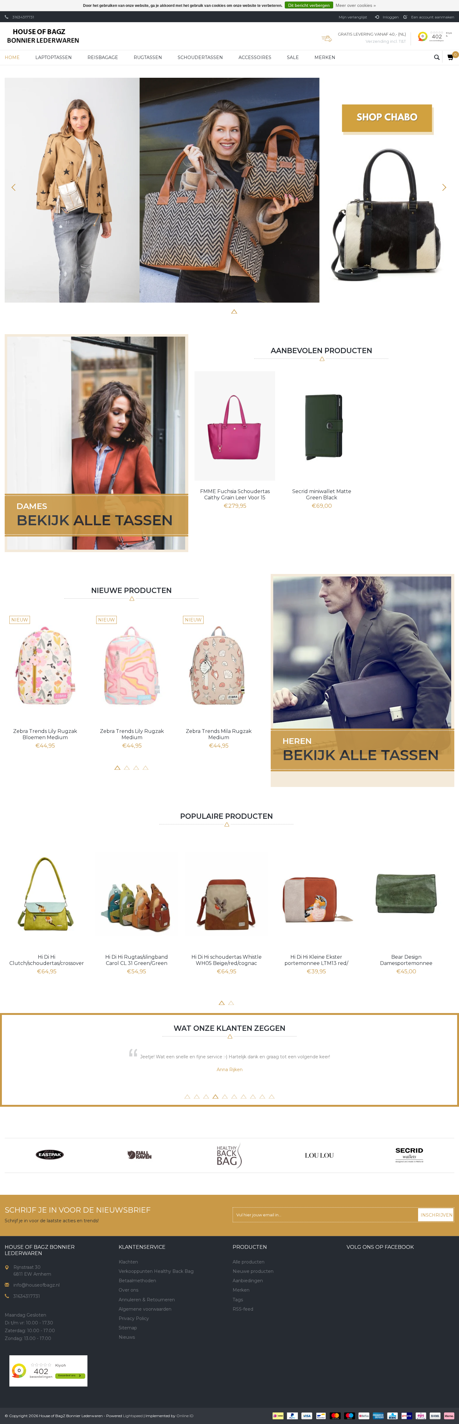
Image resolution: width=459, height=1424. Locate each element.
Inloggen (390, 17)
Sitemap (128, 1328)
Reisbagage (102, 57)
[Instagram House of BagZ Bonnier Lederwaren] (135, 1359)
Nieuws (127, 1337)
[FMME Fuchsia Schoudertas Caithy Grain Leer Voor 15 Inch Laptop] (235, 426)
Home (12, 57)
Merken (324, 57)
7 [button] (253, 310)
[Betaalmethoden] (277, 1415)
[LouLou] (319, 1155)
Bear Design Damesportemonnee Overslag (406, 960)
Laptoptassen (53, 57)
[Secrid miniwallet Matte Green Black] (321, 426)
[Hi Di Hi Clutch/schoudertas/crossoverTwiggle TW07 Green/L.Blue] (46, 894)
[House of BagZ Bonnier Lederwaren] (43, 36)
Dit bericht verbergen (309, 5)
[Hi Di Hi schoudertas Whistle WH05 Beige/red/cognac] (226, 894)
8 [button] (262, 310)
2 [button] (206, 310)
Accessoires (255, 57)
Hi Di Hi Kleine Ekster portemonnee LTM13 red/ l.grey (316, 960)
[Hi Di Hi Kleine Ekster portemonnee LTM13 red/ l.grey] (316, 894)
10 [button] (272, 1095)
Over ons (128, 1290)
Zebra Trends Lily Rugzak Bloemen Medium (45, 734)
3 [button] (215, 310)
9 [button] (262, 1095)
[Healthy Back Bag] (229, 1155)
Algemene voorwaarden (145, 1309)
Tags (238, 1300)
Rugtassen (148, 57)
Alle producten (248, 1262)
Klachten (128, 1262)
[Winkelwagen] (448, 56)
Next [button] (443, 187)
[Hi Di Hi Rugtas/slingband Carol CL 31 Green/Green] (136, 894)
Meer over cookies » (356, 5)
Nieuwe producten (253, 1271)
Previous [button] (15, 187)
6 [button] (243, 310)
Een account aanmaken (432, 17)
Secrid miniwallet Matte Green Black (321, 494)
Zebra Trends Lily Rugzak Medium (132, 734)
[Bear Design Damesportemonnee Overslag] (406, 894)
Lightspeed (133, 1415)
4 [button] (225, 310)
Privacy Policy (134, 1318)
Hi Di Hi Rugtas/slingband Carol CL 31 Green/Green (136, 960)
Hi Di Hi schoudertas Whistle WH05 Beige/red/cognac (226, 960)
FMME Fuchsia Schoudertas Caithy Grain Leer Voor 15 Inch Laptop (235, 494)
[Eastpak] (50, 1155)
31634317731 (23, 17)
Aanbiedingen (248, 1280)
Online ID (185, 1415)
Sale (293, 57)
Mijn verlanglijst (353, 17)
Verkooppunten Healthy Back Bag (156, 1271)
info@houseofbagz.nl (36, 1285)
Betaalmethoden (137, 1280)
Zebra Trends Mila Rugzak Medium (219, 734)
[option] (229, 190)
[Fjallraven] (140, 1155)
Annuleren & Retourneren (147, 1300)
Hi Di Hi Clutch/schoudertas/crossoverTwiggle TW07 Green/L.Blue (46, 960)
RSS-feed (243, 1309)
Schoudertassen (200, 57)
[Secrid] (409, 1155)
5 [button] (234, 310)
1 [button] (197, 310)
